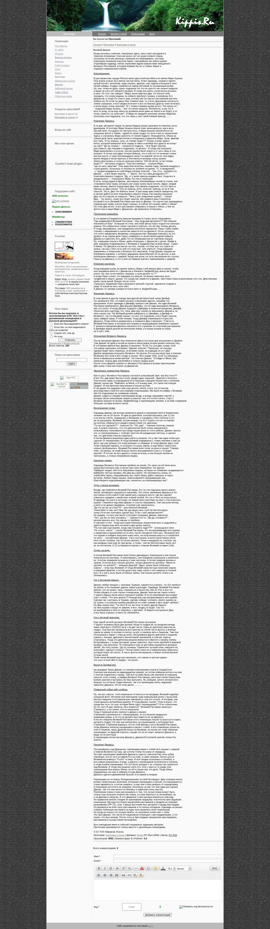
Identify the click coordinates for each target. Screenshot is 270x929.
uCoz (150, 926)
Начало (102, 34)
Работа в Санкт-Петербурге (70, 275)
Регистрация (138, 34)
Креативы (60, 77)
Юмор (58, 73)
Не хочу (58, 336)
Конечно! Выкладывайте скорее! (71, 324)
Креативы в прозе (64, 114)
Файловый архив (64, 88)
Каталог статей (119, 34)
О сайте (59, 49)
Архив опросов (71, 343)
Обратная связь (63, 96)
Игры (57, 69)
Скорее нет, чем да (64, 333)
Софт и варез (62, 65)
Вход (152, 34)
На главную (61, 46)
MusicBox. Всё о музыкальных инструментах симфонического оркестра (72, 269)
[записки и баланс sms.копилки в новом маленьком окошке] (60, 201)
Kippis (140, 835)
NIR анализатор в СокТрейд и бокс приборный (70, 289)
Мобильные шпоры (65, 81)
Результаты (55, 343)
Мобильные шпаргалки (67, 262)
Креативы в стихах (65, 117)
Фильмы (59, 61)
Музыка (59, 53)
